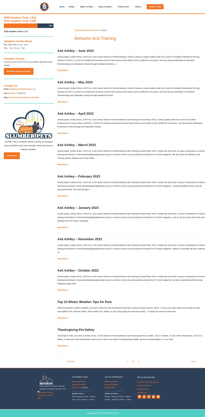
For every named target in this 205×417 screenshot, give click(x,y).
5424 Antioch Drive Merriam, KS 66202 (23, 97)
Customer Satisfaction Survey (148, 382)
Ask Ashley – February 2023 (78, 176)
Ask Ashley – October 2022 (78, 270)
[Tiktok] (148, 396)
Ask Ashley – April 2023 (75, 113)
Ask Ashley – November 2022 (79, 239)
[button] (155, 6)
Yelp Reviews (142, 393)
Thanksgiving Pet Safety (75, 329)
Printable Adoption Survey (19, 71)
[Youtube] (158, 396)
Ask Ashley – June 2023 (75, 50)
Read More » (63, 70)
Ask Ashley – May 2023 (75, 82)
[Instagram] (144, 396)
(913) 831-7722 (14, 93)
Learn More (12, 156)
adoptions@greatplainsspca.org (22, 89)
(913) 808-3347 (110, 387)
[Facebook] (139, 396)
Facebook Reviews (144, 385)
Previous (69, 361)
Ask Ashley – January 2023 (78, 207)
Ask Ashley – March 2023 (76, 145)
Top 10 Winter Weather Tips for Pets (84, 302)
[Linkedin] (153, 396)
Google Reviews (143, 389)
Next (194, 361)
